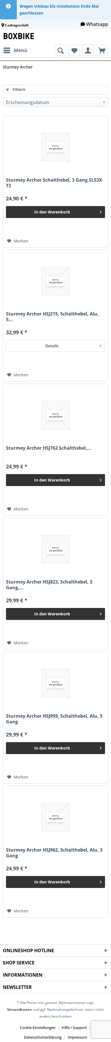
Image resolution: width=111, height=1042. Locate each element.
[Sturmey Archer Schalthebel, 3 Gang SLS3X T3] (55, 147)
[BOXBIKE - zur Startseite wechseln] (20, 37)
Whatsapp (97, 24)
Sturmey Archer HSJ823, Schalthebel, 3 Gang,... (49, 584)
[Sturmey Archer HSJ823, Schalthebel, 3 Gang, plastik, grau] (55, 549)
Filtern (18, 89)
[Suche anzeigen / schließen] (60, 50)
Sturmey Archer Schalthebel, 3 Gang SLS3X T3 (54, 182)
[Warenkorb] (102, 50)
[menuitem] (15, 50)
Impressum (77, 1037)
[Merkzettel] (74, 50)
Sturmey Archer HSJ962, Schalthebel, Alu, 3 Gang (54, 852)
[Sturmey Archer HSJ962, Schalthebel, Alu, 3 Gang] (55, 817)
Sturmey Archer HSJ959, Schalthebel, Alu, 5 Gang (54, 719)
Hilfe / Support (74, 1027)
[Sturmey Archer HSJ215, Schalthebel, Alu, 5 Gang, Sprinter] (55, 281)
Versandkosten (19, 1009)
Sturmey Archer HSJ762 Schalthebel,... (48, 448)
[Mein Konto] (88, 50)
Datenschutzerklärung (42, 1037)
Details (52, 345)
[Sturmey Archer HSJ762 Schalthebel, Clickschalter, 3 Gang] (55, 415)
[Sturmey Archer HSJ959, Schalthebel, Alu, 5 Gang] (55, 683)
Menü (20, 50)
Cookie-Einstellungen (38, 1027)
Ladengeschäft (16, 25)
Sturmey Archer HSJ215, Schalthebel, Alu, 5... (52, 316)
